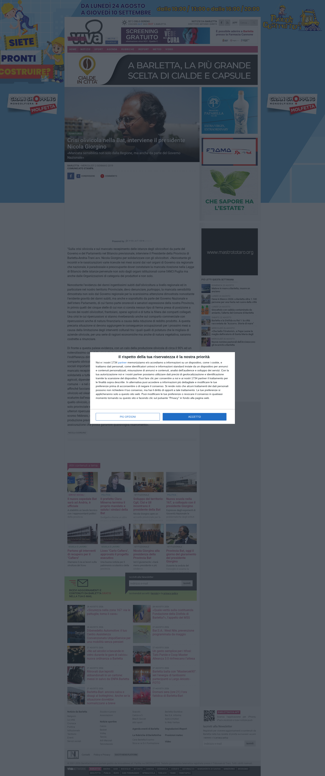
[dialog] (162, 388)
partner (122, 362)
